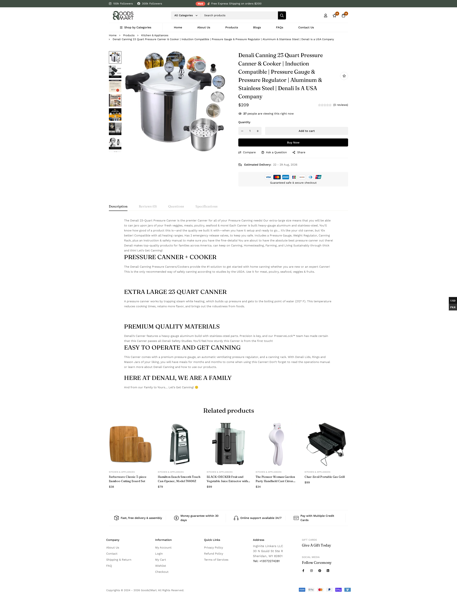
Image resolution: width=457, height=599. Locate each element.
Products (129, 35)
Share (301, 152)
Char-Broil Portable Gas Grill (325, 477)
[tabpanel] (228, 304)
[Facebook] (303, 570)
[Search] (282, 15)
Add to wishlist (344, 76)
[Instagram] (311, 570)
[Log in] (325, 15)
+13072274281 (269, 561)
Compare (249, 152)
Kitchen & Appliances (154, 35)
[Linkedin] (328, 570)
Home (113, 35)
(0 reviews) (340, 105)
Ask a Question (276, 152)
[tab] (118, 207)
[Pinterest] (319, 570)
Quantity (244, 122)
